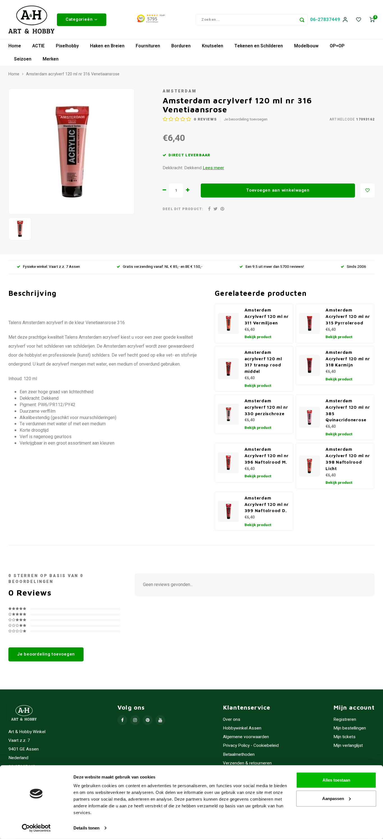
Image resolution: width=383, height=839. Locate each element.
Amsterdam (180, 91)
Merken (51, 59)
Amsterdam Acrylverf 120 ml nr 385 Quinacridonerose (348, 410)
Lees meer (213, 168)
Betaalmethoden (239, 754)
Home (14, 46)
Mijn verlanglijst (348, 745)
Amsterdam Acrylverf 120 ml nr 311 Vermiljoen (266, 316)
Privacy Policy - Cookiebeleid (251, 745)
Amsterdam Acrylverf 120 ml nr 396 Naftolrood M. (266, 455)
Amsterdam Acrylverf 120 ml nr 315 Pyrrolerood (348, 316)
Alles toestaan (336, 780)
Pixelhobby (67, 46)
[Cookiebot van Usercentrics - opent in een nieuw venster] (36, 828)
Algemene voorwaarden (246, 737)
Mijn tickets (344, 737)
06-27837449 (325, 19)
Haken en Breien (107, 46)
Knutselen (212, 46)
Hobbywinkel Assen (242, 728)
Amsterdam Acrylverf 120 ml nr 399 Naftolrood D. (266, 504)
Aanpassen (333, 798)
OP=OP (337, 46)
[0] (372, 20)
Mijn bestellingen (349, 728)
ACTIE (38, 46)
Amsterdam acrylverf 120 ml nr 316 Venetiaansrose (72, 74)
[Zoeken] (302, 19)
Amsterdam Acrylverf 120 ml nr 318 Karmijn (348, 359)
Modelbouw (306, 46)
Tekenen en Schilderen (258, 46)
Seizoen (22, 59)
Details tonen (86, 828)
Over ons (231, 719)
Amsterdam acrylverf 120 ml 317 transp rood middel (263, 362)
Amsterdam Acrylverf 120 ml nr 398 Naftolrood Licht (348, 459)
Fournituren (148, 46)
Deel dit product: (183, 209)
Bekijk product (257, 337)
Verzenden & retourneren (247, 763)
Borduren (181, 46)
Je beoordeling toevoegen (245, 119)
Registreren (344, 719)
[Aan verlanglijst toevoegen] (368, 190)
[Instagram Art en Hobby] (135, 720)
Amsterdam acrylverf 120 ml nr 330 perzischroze (266, 407)
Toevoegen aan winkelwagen (278, 190)
